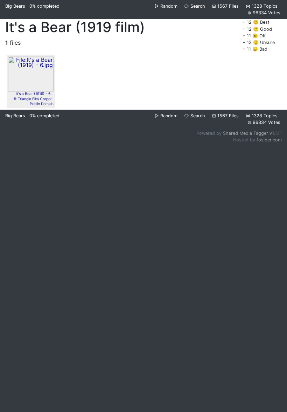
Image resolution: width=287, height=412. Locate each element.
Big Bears (15, 6)
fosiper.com (269, 139)
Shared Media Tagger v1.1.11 (252, 133)
